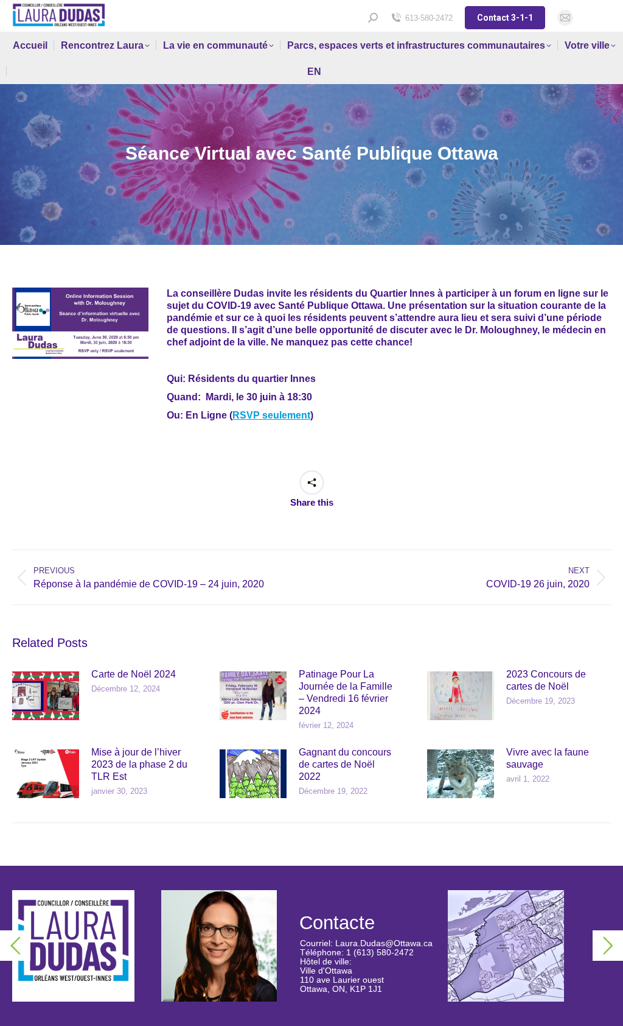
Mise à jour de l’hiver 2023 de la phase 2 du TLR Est (139, 764)
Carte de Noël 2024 (133, 674)
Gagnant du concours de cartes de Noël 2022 (345, 764)
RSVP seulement (271, 415)
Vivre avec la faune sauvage (547, 758)
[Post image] (45, 695)
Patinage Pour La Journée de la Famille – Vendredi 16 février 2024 (345, 692)
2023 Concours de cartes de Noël (546, 680)
